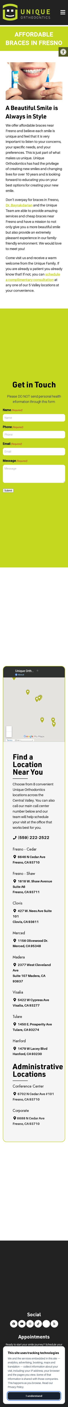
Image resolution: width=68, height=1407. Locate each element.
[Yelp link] (54, 1324)
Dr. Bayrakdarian (19, 205)
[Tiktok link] (38, 1324)
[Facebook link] (14, 1324)
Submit (8, 490)
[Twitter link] (46, 1324)
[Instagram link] (30, 1324)
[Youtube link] (22, 1324)
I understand (34, 1395)
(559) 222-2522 (33, 837)
